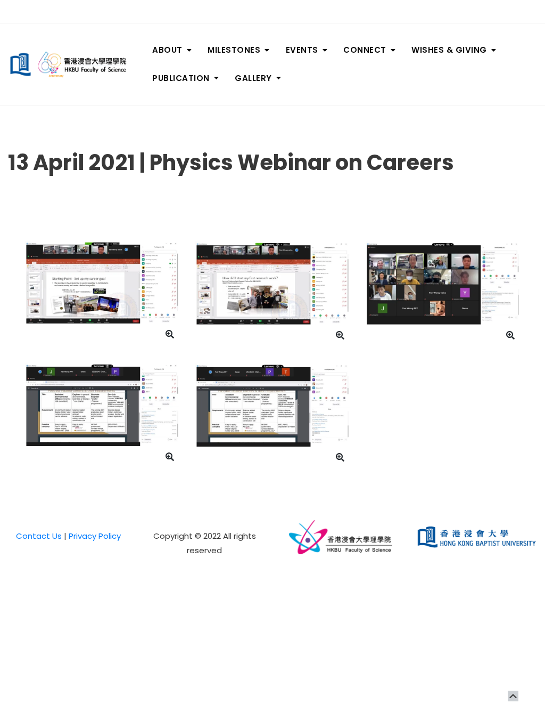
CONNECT (364, 49)
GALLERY (253, 78)
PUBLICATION (181, 78)
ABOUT (167, 49)
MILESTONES (234, 49)
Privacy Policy (95, 535)
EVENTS (302, 49)
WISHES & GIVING (449, 49)
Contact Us (39, 535)
